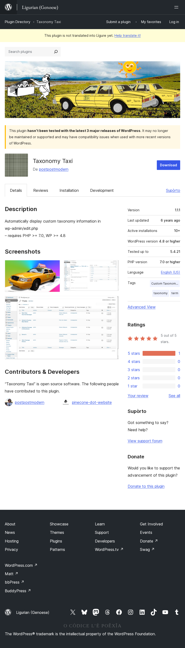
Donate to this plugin (146, 486)
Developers (105, 541)
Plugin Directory (17, 22)
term (175, 293)
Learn (100, 524)
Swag (147, 549)
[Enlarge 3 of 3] (112, 302)
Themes (57, 532)
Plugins (56, 541)
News (10, 532)
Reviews (40, 190)
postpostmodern (53, 169)
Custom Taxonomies (165, 283)
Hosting (12, 541)
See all (174, 395)
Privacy (11, 549)
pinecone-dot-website (92, 402)
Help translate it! (127, 35)
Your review (138, 395)
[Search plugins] (56, 51)
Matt (11, 573)
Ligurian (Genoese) (32, 612)
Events (146, 532)
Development (102, 190)
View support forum (145, 440)
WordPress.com (21, 565)
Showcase (59, 524)
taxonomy (161, 293)
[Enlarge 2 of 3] (112, 266)
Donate (149, 541)
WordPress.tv (109, 549)
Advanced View (142, 307)
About (10, 524)
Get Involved (151, 524)
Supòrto (173, 190)
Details (16, 190)
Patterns (57, 549)
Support (102, 532)
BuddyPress (18, 590)
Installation (69, 190)
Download (168, 165)
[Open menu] (177, 7)
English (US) (170, 272)
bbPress (14, 582)
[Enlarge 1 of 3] (53, 266)
